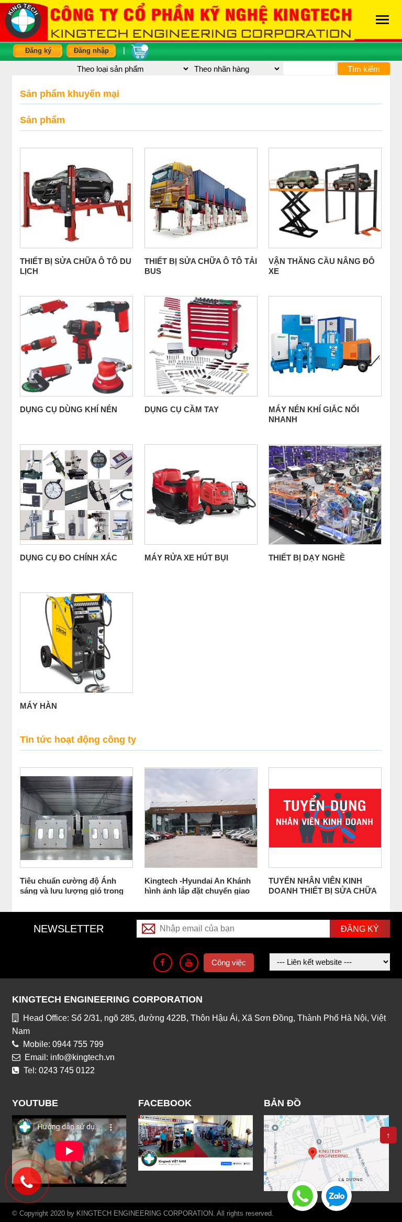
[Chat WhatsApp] (302, 1195)
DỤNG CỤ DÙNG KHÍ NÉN (68, 409)
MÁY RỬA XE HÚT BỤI (186, 557)
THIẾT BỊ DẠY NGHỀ (307, 557)
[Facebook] (162, 962)
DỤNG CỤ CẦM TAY (181, 409)
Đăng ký (38, 50)
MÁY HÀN (38, 705)
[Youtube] (189, 962)
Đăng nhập (91, 50)
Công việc (228, 962)
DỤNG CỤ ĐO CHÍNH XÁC (68, 557)
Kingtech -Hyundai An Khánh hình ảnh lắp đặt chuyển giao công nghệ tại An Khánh (197, 890)
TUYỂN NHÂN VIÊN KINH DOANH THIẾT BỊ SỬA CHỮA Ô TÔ (322, 890)
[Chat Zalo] (336, 1195)
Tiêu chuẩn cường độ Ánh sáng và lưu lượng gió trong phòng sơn (72, 890)
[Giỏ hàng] (140, 50)
